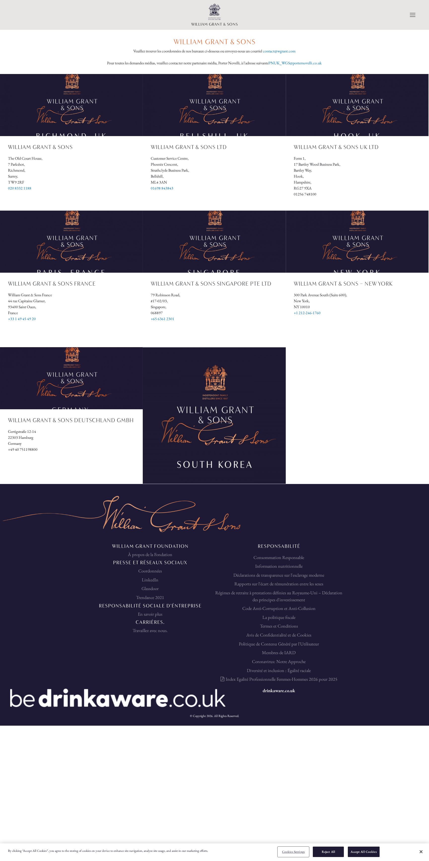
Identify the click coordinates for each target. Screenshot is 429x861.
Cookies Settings (293, 852)
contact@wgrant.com (279, 51)
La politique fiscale (278, 617)
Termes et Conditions (279, 626)
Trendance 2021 (150, 597)
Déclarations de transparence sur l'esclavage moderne (278, 575)
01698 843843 (162, 188)
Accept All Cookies (364, 852)
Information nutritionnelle (279, 566)
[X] (421, 851)
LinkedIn (150, 580)
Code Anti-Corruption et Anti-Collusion (279, 608)
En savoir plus (150, 614)
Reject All (328, 852)
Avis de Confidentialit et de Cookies (278, 635)
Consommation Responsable (278, 557)
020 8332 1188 (19, 188)
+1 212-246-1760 (307, 312)
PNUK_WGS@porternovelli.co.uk (295, 63)
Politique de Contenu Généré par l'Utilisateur (279, 644)
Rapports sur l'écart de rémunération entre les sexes (278, 584)
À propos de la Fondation (150, 554)
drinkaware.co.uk (279, 690)
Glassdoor (150, 588)
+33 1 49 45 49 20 (22, 318)
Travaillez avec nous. (150, 630)
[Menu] (412, 15)
